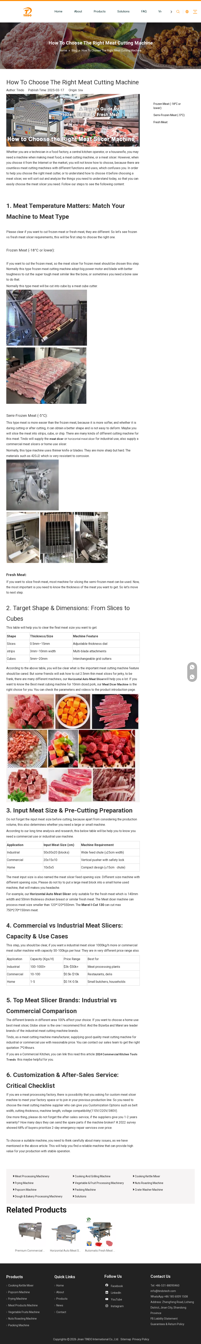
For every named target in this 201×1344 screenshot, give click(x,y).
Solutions (123, 11)
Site (80, 90)
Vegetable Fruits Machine (24, 1312)
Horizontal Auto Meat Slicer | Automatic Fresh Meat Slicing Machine (65, 1250)
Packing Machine (85, 1189)
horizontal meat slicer (81, 438)
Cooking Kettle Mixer (147, 1176)
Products (100, 11)
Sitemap (126, 1339)
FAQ (144, 11)
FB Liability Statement (164, 1318)
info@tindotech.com (163, 1291)
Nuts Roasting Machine (149, 1183)
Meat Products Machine (23, 1305)
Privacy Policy (140, 1339)
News (59, 1305)
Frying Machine (24, 1183)
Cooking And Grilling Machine (93, 1176)
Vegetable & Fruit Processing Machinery (99, 1183)
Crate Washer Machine (149, 1189)
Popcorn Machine (26, 1189)
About (78, 11)
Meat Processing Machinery (32, 1176)
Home (58, 11)
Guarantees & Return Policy (167, 1324)
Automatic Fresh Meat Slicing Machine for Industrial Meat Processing (100, 1250)
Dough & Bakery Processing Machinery (38, 1196)
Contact (61, 1312)
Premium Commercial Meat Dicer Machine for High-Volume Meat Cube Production (30, 1250)
